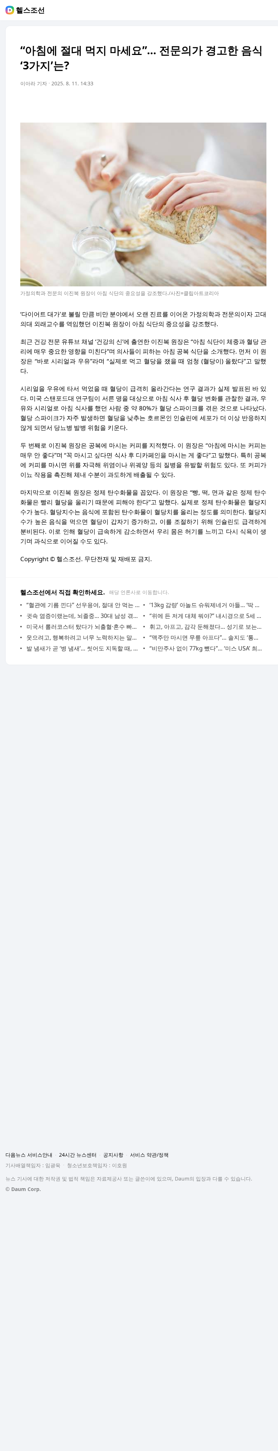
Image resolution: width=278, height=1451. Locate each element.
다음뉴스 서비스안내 (28, 1154)
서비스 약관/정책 (149, 1154)
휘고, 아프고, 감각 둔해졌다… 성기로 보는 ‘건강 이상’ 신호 (206, 627)
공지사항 (113, 1154)
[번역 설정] (230, 104)
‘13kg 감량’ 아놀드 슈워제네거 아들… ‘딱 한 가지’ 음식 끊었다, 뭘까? (206, 605)
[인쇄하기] (259, 104)
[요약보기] (201, 104)
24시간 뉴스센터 (78, 1154)
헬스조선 (30, 10)
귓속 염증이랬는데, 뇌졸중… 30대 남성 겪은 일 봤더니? (83, 616)
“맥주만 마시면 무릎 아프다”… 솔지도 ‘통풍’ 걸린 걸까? (206, 637)
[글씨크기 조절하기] (244, 104)
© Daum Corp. (23, 1189)
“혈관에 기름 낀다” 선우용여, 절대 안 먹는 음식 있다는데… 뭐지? (83, 605)
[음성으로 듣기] (215, 104)
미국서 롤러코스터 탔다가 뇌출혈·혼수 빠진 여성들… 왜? (83, 627)
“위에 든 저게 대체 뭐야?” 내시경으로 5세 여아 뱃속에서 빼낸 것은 (206, 616)
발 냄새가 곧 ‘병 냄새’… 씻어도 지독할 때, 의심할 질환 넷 (83, 648)
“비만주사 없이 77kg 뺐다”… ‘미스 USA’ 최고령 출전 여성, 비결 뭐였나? (206, 648)
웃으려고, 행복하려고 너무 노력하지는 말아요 (83, 637)
